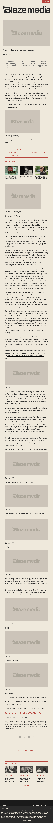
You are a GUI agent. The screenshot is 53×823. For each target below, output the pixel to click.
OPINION (18, 16)
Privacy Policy (41, 817)
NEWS (11, 16)
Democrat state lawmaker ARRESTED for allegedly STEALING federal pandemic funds (11, 780)
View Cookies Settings (26, 820)
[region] (26, 814)
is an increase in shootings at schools (23, 394)
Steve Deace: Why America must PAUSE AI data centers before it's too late (25, 780)
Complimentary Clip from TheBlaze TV (23, 713)
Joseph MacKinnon (40, 775)
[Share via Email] (29, 737)
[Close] (50, 808)
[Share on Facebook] (20, 737)
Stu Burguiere (7, 53)
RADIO (23, 16)
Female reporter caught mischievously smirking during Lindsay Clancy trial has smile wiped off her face (41, 780)
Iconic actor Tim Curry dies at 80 (26, 177)
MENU (40, 16)
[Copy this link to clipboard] (33, 737)
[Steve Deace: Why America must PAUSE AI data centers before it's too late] (26, 770)
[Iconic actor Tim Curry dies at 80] (26, 170)
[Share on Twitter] (24, 737)
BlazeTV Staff (24, 775)
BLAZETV (30, 16)
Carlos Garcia (8, 775)
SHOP (36, 16)
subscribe (46, 1)
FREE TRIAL (10, 729)
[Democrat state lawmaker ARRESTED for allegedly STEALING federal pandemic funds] (11, 770)
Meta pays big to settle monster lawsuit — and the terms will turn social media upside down (41, 177)
